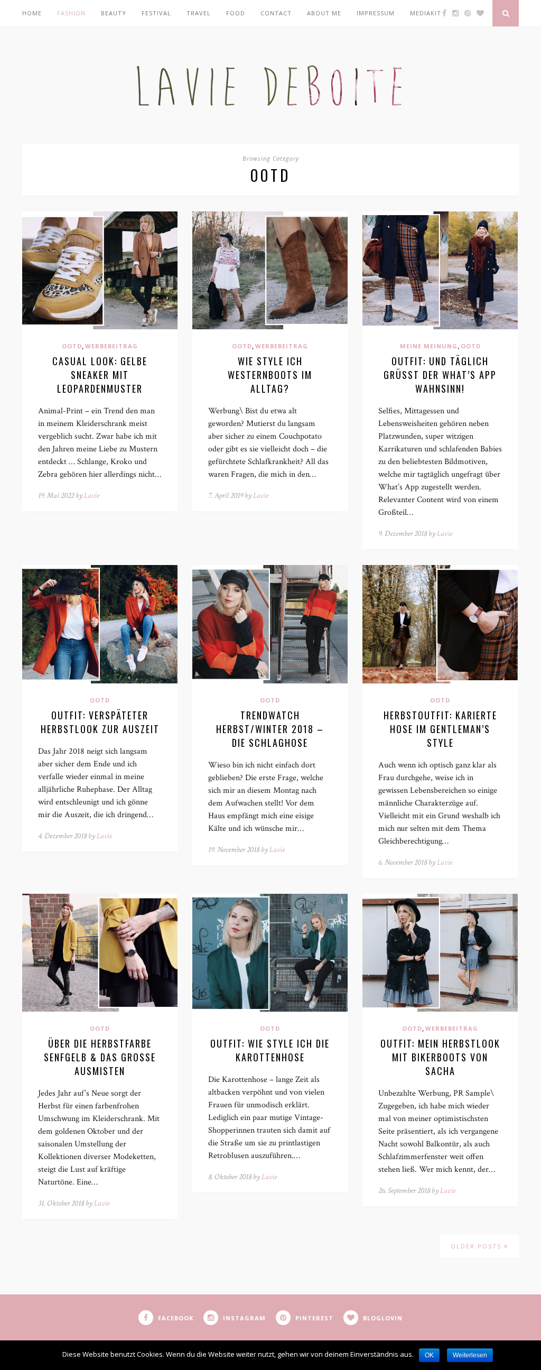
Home (32, 13)
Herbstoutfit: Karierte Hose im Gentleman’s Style (440, 728)
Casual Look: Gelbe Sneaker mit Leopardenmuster (99, 374)
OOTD (72, 346)
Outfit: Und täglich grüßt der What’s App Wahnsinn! (440, 374)
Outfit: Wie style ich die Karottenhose (270, 1050)
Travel (198, 13)
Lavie (91, 495)
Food (235, 13)
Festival (156, 13)
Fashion (71, 13)
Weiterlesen (470, 1355)
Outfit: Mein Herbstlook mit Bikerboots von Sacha (440, 1057)
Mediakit (425, 13)
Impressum (376, 13)
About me (324, 13)
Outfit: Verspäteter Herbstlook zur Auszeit (100, 722)
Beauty (113, 13)
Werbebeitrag (111, 346)
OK (429, 1355)
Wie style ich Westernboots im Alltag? (270, 374)
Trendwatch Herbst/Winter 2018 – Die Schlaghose (270, 728)
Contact (276, 13)
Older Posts (477, 1246)
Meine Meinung (429, 346)
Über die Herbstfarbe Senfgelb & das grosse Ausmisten (100, 1057)
